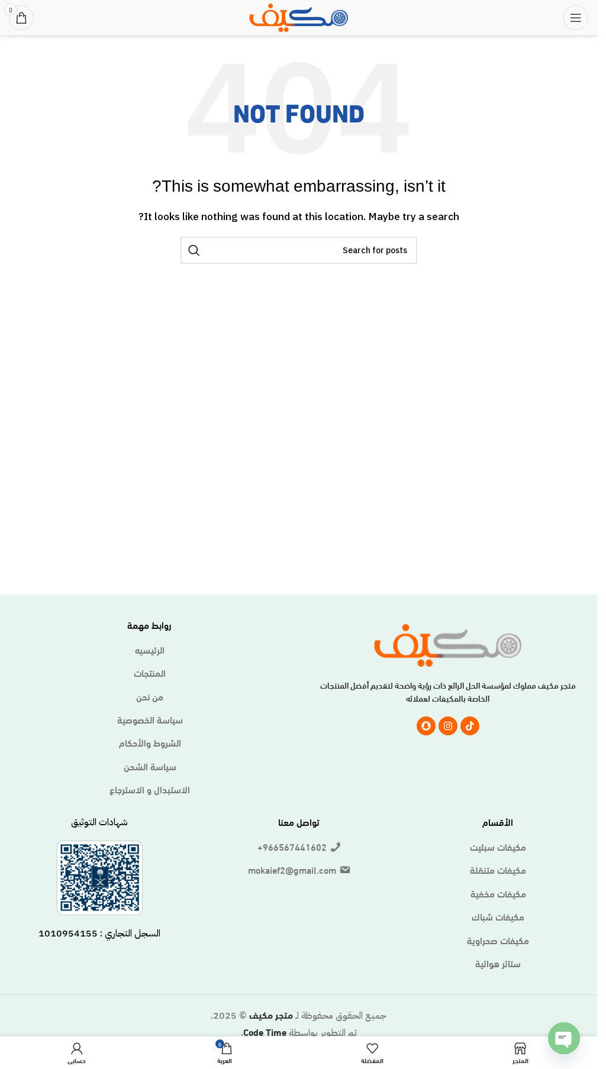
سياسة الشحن (150, 766)
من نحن (149, 696)
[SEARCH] (194, 250)
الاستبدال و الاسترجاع (149, 789)
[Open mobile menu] (575, 18)
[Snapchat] (426, 725)
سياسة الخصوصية (150, 719)
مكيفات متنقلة (498, 869)
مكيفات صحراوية (498, 940)
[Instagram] (448, 725)
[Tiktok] (469, 725)
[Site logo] (298, 15)
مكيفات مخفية (498, 893)
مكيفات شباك (498, 916)
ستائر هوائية (498, 963)
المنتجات (150, 672)
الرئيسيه (150, 649)
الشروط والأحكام (150, 742)
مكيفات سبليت (498, 846)
